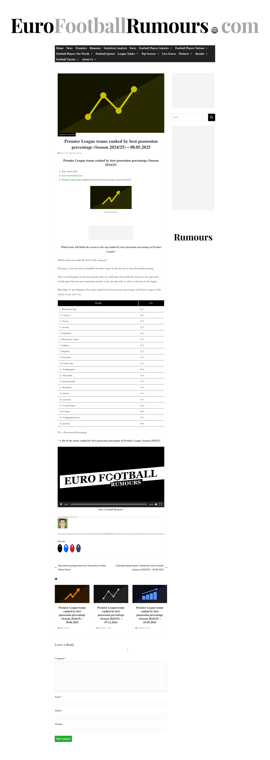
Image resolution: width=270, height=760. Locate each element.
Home (60, 48)
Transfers (81, 48)
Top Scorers (148, 54)
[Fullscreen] (160, 504)
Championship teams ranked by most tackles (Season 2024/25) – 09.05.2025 (140, 567)
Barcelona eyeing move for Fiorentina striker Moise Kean (82, 567)
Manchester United (70, 339)
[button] (111, 476)
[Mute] (156, 504)
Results (199, 54)
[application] (111, 477)
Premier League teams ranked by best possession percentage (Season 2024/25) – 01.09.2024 (149, 615)
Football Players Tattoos (189, 48)
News (69, 48)
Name (58, 696)
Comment (60, 658)
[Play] (61, 504)
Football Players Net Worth (72, 54)
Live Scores (169, 54)
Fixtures (184, 54)
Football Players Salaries (154, 48)
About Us (87, 59)
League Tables (126, 54)
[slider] (108, 504)
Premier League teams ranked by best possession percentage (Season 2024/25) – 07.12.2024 (111, 615)
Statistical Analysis (115, 48)
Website (58, 724)
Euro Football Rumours (72, 175)
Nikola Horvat (76, 153)
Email (58, 710)
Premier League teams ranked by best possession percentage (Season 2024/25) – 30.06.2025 (72, 615)
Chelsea (65, 321)
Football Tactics (66, 59)
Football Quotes (105, 54)
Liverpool (66, 315)
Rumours (95, 48)
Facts (133, 48)
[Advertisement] (110, 233)
